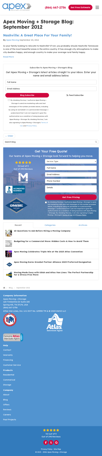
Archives (83, 225)
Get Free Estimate (80, 7)
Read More (8, 56)
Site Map (57, 449)
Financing (8, 360)
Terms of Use (67, 215)
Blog (5, 399)
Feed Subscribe (76, 95)
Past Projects (9, 419)
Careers (7, 414)
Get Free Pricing (71, 197)
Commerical (9, 380)
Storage (7, 384)
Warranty (8, 355)
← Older (9, 136)
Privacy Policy (32, 126)
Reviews (7, 409)
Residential (8, 374)
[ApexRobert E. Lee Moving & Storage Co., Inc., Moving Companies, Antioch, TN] (15, 190)
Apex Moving (12, 40)
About (6, 394)
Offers (6, 404)
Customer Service (12, 365)
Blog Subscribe (27, 95)
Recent (18, 225)
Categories (50, 225)
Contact (7, 350)
